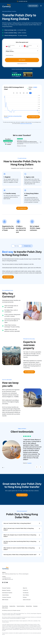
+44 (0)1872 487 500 (6, 578)
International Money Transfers (9, 11)
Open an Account (33, 5)
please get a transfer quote (26, 123)
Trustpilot (29, 463)
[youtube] (7, 582)
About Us (25, 588)
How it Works (26, 595)
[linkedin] (5, 582)
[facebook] (3, 582)
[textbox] (11, 46)
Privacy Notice (5, 606)
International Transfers (7, 592)
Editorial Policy (29, 606)
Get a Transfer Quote (33, 116)
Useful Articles (5, 595)
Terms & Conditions (21, 606)
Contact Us (25, 590)
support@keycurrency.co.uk (7, 579)
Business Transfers (6, 590)
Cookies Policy (12, 606)
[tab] (22, 60)
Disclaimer (35, 606)
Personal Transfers (6, 588)
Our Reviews (25, 592)
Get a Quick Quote (22, 208)
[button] (41, 5)
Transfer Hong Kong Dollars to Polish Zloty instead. (22, 69)
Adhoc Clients (5, 607)
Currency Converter (6, 597)
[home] (5, 568)
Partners (25, 597)
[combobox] (13, 46)
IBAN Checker (5, 599)
